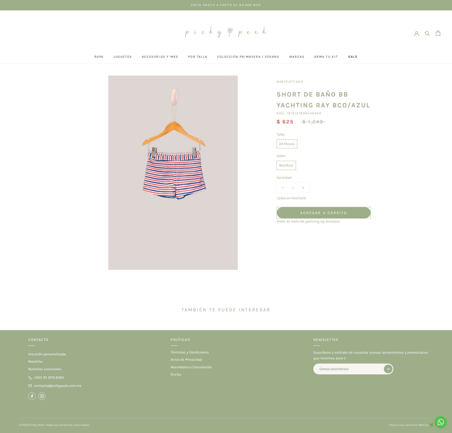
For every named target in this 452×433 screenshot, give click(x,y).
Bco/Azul (286, 165)
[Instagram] (42, 396)
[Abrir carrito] (438, 33)
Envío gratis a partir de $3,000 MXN (226, 5)
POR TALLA (197, 56)
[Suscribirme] (388, 369)
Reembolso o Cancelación (191, 367)
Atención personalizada (47, 354)
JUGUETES (122, 56)
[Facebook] (32, 396)
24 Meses (287, 144)
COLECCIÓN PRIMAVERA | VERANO (248, 56)
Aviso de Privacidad (186, 359)
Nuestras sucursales (44, 369)
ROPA (99, 56)
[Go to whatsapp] (441, 422)
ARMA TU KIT (326, 56)
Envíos (176, 374)
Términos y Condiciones (190, 352)
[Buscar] (427, 33)
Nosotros (35, 361)
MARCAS (297, 56)
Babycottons (290, 81)
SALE (353, 56)
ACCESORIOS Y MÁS (160, 56)
